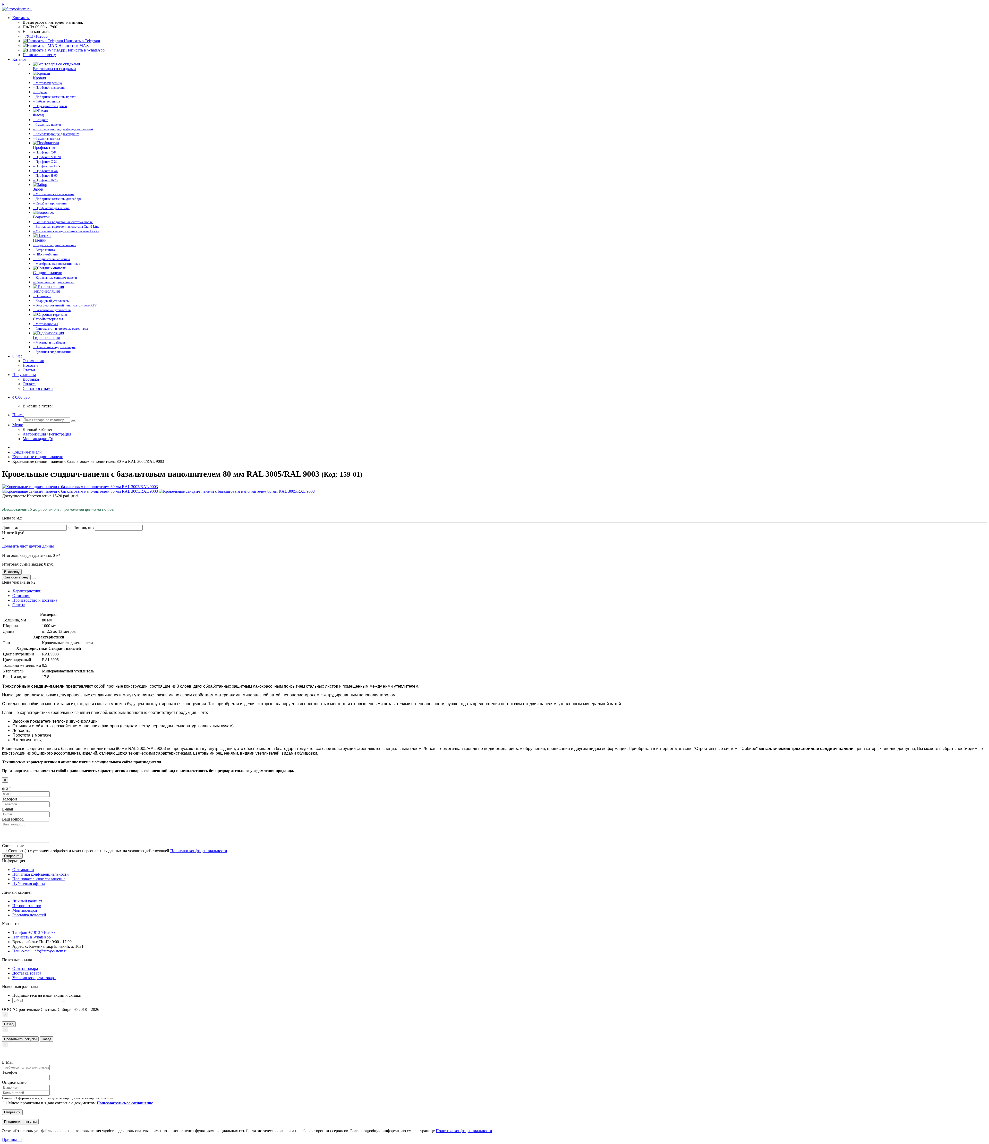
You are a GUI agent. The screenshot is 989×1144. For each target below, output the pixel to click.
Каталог (19, 59)
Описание (21, 595)
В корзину (12, 572)
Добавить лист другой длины (28, 546)
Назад (9, 1024)
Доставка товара (26, 973)
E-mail (7, 809)
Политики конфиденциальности (198, 851)
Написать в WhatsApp (85, 50)
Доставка (31, 379)
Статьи (29, 370)
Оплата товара (25, 968)
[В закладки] (34, 578)
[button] (21, 397)
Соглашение (13, 845)
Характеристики (26, 591)
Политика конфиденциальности (40, 874)
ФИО (7, 789)
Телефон (9, 799)
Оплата (29, 384)
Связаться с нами (38, 388)
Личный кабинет (27, 901)
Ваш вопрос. (13, 819)
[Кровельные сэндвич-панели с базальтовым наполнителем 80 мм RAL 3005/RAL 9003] (80, 486)
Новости (30, 365)
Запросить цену (16, 577)
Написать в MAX (73, 45)
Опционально (14, 1082)
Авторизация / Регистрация (47, 434)
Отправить (12, 856)
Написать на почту (39, 55)
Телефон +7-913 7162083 (34, 932)
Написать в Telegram (81, 41)
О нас (17, 356)
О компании (33, 360)
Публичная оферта (28, 883)
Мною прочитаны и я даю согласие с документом (80, 1103)
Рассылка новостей (29, 915)
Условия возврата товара (34, 978)
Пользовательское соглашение (38, 879)
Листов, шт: (84, 527)
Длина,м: (10, 527)
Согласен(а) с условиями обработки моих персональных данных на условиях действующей (117, 851)
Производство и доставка (34, 600)
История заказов (26, 905)
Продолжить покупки (20, 1039)
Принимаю (12, 1139)
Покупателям (24, 374)
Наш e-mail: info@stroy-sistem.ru (39, 951)
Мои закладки (24, 910)
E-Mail (7, 1062)
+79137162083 (35, 36)
